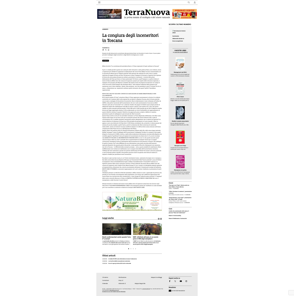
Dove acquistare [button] (177, 41)
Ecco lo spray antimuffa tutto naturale (116, 263)
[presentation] (159, 219)
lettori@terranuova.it (114, 290)
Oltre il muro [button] (180, 96)
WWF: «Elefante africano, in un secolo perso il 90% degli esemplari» (145, 238)
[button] (99, 2)
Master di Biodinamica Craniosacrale (178, 218)
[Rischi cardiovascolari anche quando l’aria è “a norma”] (116, 229)
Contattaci (105, 280)
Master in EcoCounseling (175, 215)
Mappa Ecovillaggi (156, 277)
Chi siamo (105, 277)
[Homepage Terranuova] (147, 14)
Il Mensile (105, 283)
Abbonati (121, 283)
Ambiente (105, 29)
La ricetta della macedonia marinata (116, 261)
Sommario (175, 36)
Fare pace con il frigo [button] (180, 145)
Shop (120, 280)
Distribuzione (122, 277)
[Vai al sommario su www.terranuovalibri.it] (180, 32)
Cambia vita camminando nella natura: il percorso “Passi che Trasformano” (179, 211)
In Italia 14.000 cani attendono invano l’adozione (119, 259)
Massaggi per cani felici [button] (180, 72)
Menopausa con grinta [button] (180, 170)
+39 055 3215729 (146, 288)
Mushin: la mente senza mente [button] (180, 121)
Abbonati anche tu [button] (178, 38)
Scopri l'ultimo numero (180, 24)
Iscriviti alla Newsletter (178, 291)
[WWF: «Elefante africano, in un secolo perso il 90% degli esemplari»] (147, 229)
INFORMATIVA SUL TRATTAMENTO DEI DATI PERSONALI (113, 291)
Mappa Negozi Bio (140, 283)
